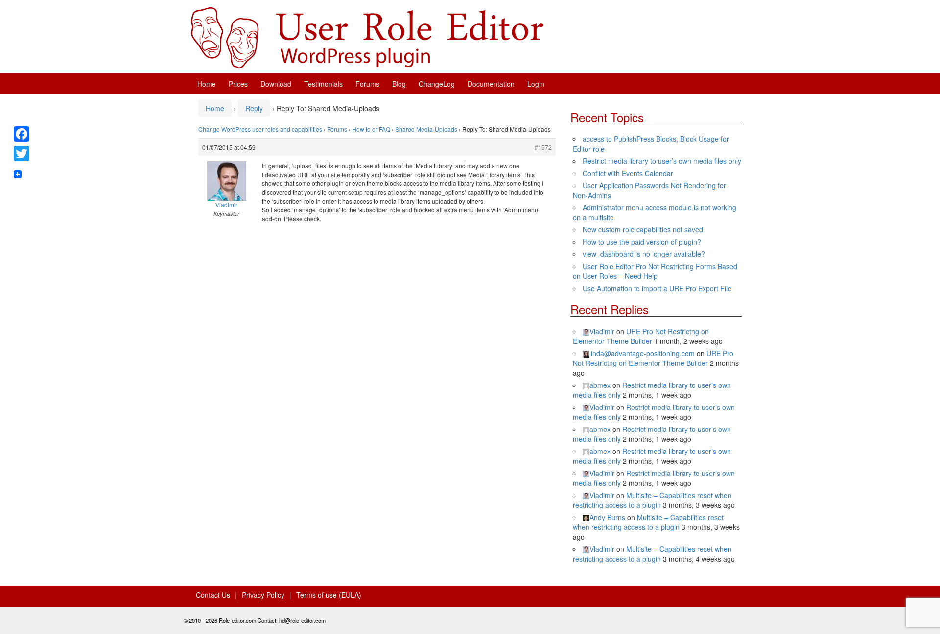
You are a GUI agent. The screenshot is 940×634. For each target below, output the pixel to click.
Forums (367, 84)
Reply (254, 108)
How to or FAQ (371, 129)
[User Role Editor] (367, 37)
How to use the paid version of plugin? (642, 242)
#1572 (543, 147)
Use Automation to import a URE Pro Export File (657, 288)
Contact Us (213, 595)
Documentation (491, 84)
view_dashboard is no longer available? (644, 254)
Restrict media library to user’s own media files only (662, 161)
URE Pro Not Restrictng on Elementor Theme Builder (641, 336)
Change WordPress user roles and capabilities (260, 129)
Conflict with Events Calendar (628, 173)
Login (535, 84)
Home (206, 84)
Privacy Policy (263, 595)
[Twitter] (21, 153)
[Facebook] (21, 134)
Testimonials (323, 84)
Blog (399, 84)
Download (275, 84)
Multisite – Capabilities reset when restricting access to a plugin (652, 500)
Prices (238, 84)
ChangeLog (437, 84)
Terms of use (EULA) (328, 595)
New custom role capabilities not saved (643, 229)
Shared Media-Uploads (426, 129)
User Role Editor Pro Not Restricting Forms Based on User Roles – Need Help (655, 271)
